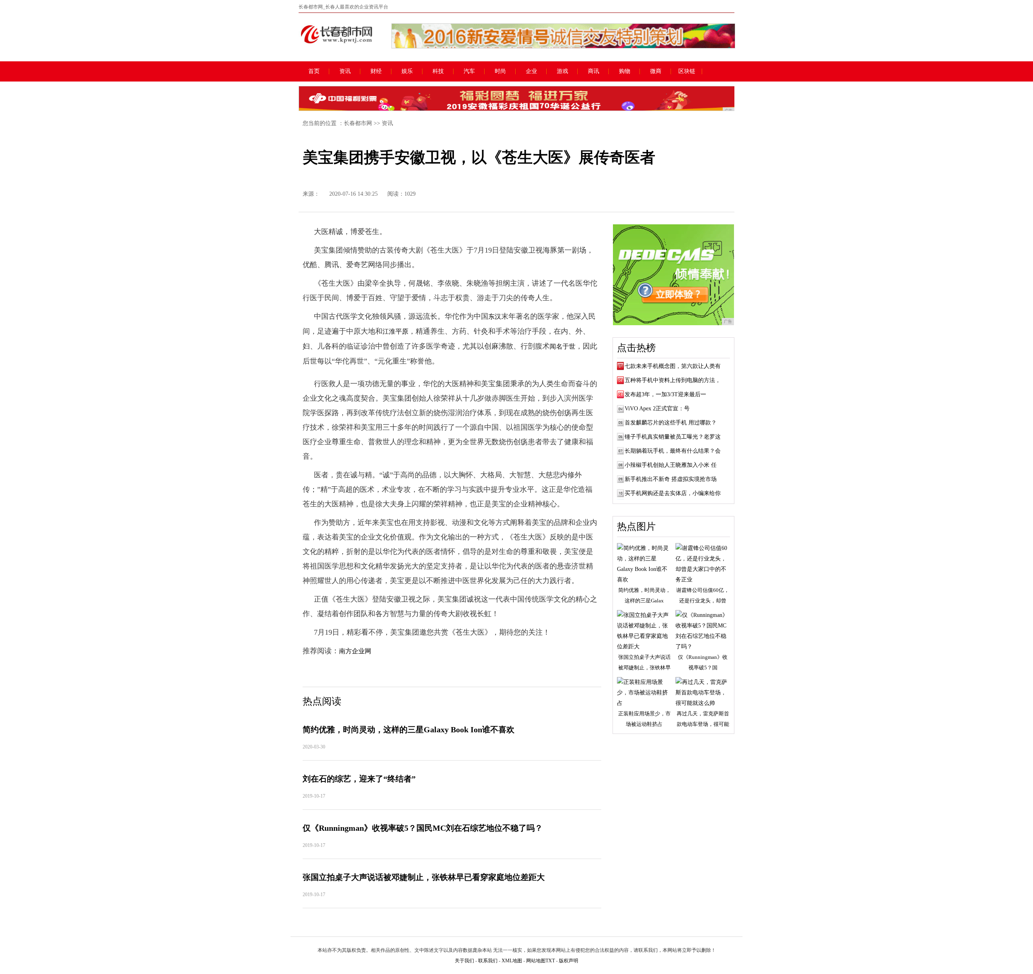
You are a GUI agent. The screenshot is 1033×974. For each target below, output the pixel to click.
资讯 (345, 71)
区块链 (686, 71)
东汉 (494, 316)
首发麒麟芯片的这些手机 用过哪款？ (671, 423)
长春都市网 (358, 123)
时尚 (500, 71)
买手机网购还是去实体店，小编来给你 (673, 493)
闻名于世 (562, 346)
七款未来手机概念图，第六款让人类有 (673, 366)
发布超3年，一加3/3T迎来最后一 (665, 394)
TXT (550, 961)
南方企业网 (355, 651)
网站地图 (536, 961)
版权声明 (568, 961)
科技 (438, 71)
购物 (624, 71)
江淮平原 (395, 331)
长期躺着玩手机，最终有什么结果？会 (673, 451)
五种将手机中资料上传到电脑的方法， (673, 380)
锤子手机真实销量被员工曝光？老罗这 (673, 437)
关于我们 (464, 961)
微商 (655, 71)
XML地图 (512, 961)
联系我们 (488, 961)
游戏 (562, 71)
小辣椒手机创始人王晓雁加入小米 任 (671, 465)
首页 (314, 71)
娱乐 (407, 71)
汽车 (469, 71)
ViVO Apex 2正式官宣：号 (657, 408)
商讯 (593, 71)
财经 (376, 71)
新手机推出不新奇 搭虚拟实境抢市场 (671, 479)
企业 (531, 71)
